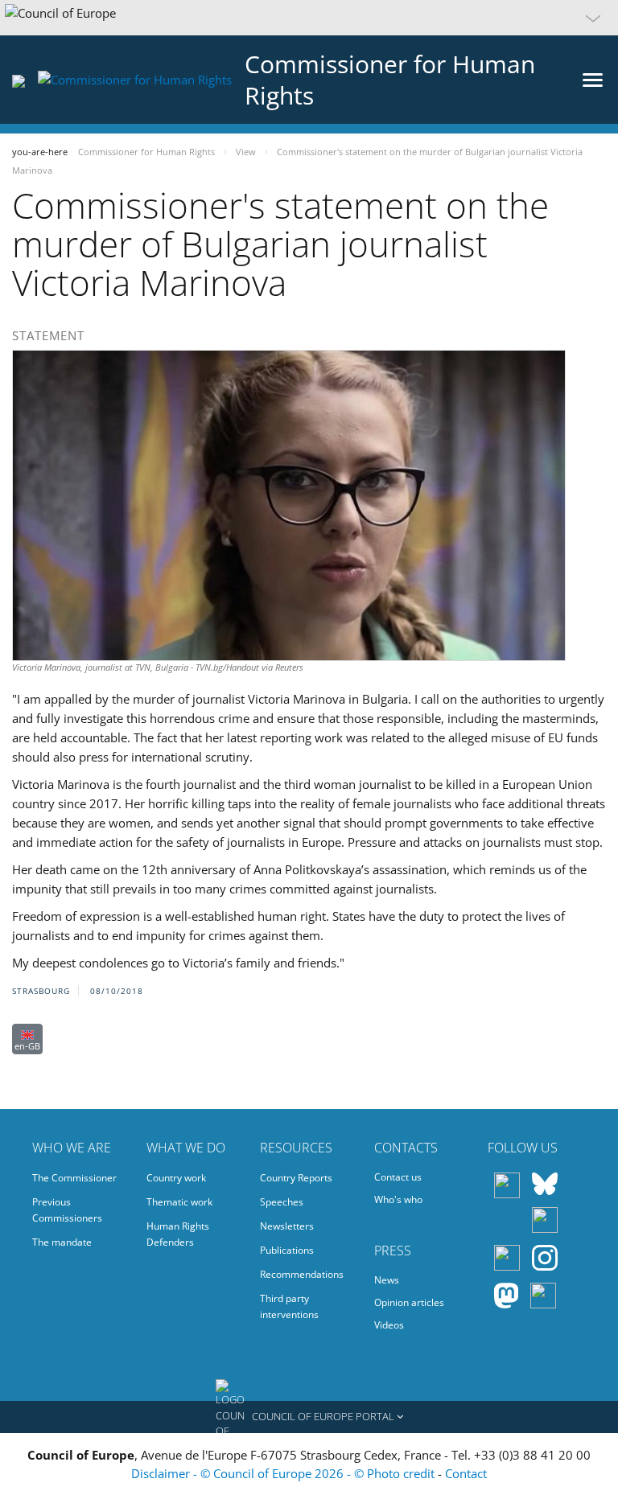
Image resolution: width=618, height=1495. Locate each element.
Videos (389, 1325)
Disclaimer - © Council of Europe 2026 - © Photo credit (284, 1473)
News (386, 1280)
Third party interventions (289, 1306)
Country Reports (296, 1178)
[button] (309, 17)
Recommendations (302, 1274)
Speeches (281, 1202)
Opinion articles (409, 1302)
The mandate (62, 1242)
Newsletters (287, 1226)
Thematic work (179, 1202)
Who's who (398, 1199)
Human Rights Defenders (177, 1234)
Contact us (398, 1177)
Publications (287, 1250)
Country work (176, 1178)
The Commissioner (74, 1178)
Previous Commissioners (67, 1210)
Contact (466, 1473)
